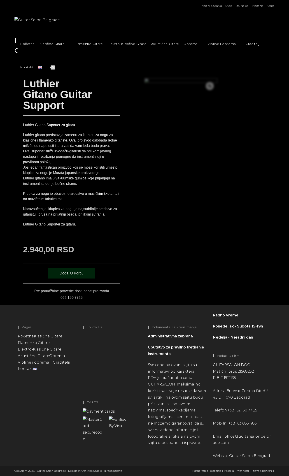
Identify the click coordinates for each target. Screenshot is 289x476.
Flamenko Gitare (34, 343)
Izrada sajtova (113, 470)
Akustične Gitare (33, 356)
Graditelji (61, 362)
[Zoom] (210, 86)
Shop (228, 5)
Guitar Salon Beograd (249, 456)
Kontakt (25, 369)
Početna (26, 336)
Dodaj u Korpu (72, 273)
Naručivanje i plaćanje (206, 470)
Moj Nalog (242, 5)
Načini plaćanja (212, 5)
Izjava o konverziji (263, 470)
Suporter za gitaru (61, 125)
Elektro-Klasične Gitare (39, 349)
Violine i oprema (34, 362)
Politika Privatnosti (236, 470)
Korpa (271, 5)
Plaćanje (257, 5)
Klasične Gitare (48, 336)
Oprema (57, 356)
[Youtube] (84, 378)
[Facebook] (84, 342)
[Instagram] (84, 360)
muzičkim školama (102, 193)
